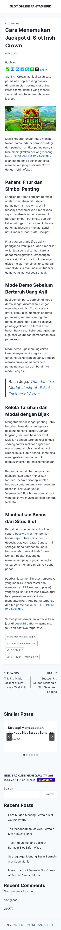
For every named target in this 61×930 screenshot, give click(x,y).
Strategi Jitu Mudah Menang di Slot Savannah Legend (45, 682)
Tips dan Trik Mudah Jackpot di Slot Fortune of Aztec (31, 387)
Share (43, 69)
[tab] (24, 755)
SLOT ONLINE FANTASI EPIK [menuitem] (32, 156)
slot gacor (10, 900)
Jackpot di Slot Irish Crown (21, 643)
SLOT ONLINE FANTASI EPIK (22, 657)
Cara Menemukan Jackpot (21, 636)
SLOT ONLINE (12, 23)
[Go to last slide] (9, 737)
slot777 (9, 908)
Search (8, 788)
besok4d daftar (24, 623)
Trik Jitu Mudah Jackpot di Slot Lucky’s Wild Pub (15, 680)
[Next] (51, 737)
